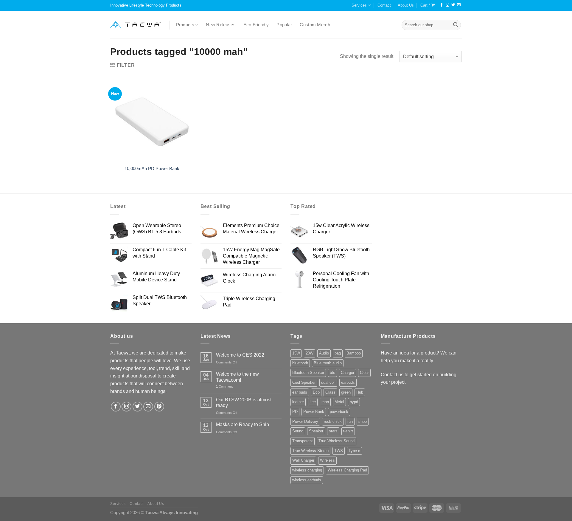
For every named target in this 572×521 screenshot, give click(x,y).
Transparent (302, 441)
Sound (297, 431)
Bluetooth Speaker (308, 372)
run (350, 421)
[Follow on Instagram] (447, 5)
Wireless (327, 460)
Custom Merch (315, 24)
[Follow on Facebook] (441, 5)
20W (309, 353)
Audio (324, 353)
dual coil (328, 382)
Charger (347, 372)
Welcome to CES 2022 (240, 354)
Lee (313, 402)
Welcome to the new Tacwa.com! (237, 376)
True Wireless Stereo (310, 450)
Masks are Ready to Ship (242, 424)
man (325, 402)
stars (333, 431)
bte (332, 372)
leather (298, 402)
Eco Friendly (256, 24)
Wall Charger (303, 460)
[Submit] (455, 25)
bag (338, 353)
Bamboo (353, 353)
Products (185, 24)
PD (295, 411)
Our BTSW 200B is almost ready (243, 402)
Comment (224, 386)
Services (359, 5)
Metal (339, 402)
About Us (406, 5)
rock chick (333, 421)
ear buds (299, 392)
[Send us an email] (459, 5)
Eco (316, 392)
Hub (359, 392)
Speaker (316, 431)
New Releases (221, 24)
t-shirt (348, 431)
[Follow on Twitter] (453, 5)
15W (296, 353)
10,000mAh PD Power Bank (152, 168)
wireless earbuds (306, 480)
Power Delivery (305, 421)
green (346, 392)
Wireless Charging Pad (347, 470)
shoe (362, 421)
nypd (354, 402)
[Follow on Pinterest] (159, 406)
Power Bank (313, 411)
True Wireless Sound (336, 441)
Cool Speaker (303, 382)
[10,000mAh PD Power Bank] (152, 120)
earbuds (348, 382)
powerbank (339, 411)
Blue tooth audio (328, 363)
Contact (384, 5)
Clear (364, 372)
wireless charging (307, 470)
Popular (284, 24)
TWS (338, 450)
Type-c (354, 450)
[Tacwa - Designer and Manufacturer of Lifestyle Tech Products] (135, 24)
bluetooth (300, 363)
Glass (330, 392)
